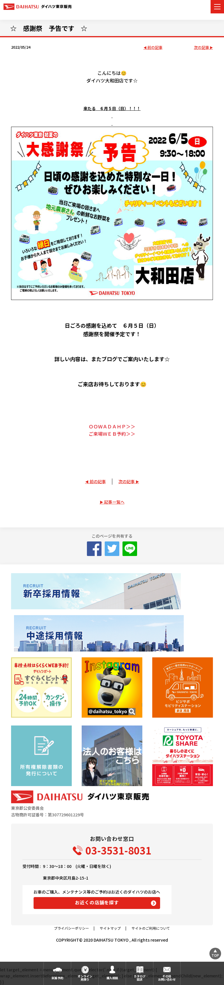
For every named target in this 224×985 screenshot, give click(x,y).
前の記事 (154, 47)
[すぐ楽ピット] (41, 687)
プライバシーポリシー (71, 928)
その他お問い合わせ (167, 978)
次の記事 (201, 47)
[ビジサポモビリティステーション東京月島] (182, 687)
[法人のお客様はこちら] (112, 755)
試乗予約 (57, 978)
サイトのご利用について (151, 928)
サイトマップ (110, 928)
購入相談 (112, 978)
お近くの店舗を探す (97, 902)
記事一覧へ (114, 502)
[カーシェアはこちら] (182, 755)
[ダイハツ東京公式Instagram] (112, 687)
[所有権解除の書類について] (41, 755)
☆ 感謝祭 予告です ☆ (48, 28)
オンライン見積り (85, 978)
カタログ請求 (140, 978)
